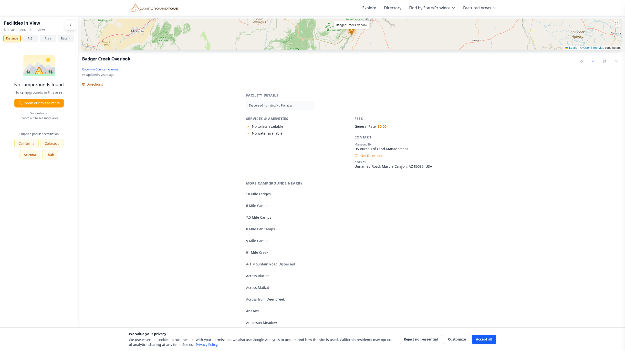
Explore (369, 7)
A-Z (30, 38)
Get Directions (372, 155)
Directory (392, 7)
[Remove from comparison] (593, 61)
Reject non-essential (421, 339)
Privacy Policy (206, 344)
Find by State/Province (429, 7)
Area (48, 38)
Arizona (30, 154)
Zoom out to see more (42, 103)
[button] (351, 34)
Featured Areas (477, 7)
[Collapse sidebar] (70, 25)
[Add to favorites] (581, 61)
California (26, 143)
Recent (65, 38)
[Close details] (616, 61)
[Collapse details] (604, 61)
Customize (457, 339)
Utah (50, 154)
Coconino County (93, 69)
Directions (94, 84)
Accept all (484, 339)
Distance (12, 38)
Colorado (52, 143)
